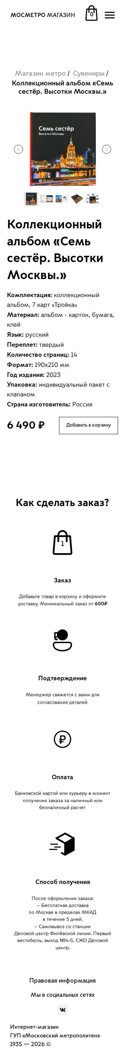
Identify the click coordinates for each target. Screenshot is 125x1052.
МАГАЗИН (42, 15)
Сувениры (89, 73)
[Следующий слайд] (106, 149)
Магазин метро (40, 73)
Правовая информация (62, 980)
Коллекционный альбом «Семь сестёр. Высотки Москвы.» (62, 87)
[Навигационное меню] (110, 15)
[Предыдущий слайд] (18, 149)
